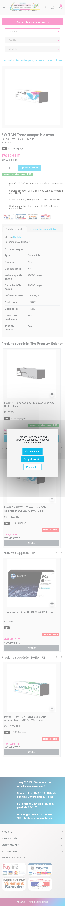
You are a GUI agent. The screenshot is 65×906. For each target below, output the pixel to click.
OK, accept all (32, 451)
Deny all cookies (32, 459)
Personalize (32, 467)
